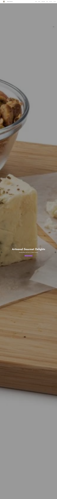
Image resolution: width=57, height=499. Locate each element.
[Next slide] (55, 252)
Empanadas (43, 1)
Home (36, 1)
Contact (55, 1)
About (39, 1)
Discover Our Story (28, 255)
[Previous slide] (1, 252)
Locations (50, 1)
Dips (47, 1)
